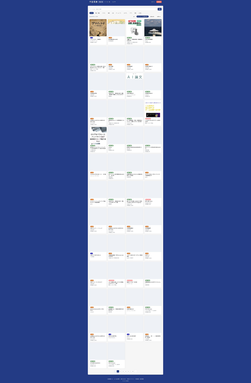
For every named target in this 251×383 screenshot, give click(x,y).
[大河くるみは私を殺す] (134, 329)
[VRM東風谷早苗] (98, 86)
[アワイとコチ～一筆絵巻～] (98, 32)
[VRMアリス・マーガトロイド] (98, 275)
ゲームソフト (118, 13)
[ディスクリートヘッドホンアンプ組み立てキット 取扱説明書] (98, 194)
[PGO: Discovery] (153, 302)
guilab (146, 177)
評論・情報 (97, 13)
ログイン (153, 1)
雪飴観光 (110, 96)
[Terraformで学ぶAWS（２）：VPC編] (98, 167)
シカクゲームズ (129, 283)
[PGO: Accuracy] (116, 356)
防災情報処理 (111, 40)
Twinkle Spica (129, 123)
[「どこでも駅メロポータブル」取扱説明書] (134, 248)
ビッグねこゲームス (93, 40)
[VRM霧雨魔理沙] (134, 221)
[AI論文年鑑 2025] (134, 302)
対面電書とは (110, 379)
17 (132, 371)
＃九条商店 (92, 256)
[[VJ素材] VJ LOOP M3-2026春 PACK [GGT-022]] (98, 113)
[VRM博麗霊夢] (153, 221)
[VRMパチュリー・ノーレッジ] (98, 221)
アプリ (130, 13)
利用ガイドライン (130, 379)
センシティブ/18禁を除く (142, 16)
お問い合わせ (123, 379)
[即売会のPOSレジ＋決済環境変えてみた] (116, 113)
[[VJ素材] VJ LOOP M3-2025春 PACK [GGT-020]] (98, 329)
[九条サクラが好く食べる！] (98, 248)
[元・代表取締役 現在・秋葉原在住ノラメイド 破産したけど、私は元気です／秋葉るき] (134, 113)
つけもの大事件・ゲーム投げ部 (150, 310)
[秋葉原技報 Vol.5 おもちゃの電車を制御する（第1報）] (134, 167)
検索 (160, 9)
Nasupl (146, 40)
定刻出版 (128, 148)
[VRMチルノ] (153, 248)
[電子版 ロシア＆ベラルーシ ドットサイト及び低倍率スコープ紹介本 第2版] (98, 140)
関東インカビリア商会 (94, 69)
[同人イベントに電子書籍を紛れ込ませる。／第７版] (116, 167)
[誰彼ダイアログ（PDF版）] (134, 275)
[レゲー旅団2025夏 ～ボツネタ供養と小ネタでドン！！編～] (116, 275)
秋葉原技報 (129, 177)
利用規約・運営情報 (139, 379)
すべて (91, 13)
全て (134, 16)
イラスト (104, 13)
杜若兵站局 (110, 67)
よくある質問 (116, 379)
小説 (113, 13)
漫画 (109, 13)
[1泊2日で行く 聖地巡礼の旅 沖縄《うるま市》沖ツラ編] (116, 194)
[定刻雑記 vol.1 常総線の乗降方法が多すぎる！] (116, 302)
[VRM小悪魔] (116, 59)
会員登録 (159, 1)
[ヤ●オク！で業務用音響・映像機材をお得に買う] (134, 32)
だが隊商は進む (93, 150)
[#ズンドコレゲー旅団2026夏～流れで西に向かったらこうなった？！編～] (98, 59)
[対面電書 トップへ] (93, 2)
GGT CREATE (92, 123)
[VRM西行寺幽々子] (153, 59)
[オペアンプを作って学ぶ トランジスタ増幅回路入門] (153, 167)
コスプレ (125, 13)
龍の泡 (110, 148)
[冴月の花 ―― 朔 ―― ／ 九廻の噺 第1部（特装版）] (153, 329)
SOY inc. (128, 337)
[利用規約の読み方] (153, 86)
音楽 (135, 13)
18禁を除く (152, 16)
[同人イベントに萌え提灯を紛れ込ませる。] (153, 140)
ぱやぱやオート (93, 364)
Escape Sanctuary (112, 337)
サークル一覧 (107, 1)
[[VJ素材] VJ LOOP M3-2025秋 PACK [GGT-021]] (116, 221)
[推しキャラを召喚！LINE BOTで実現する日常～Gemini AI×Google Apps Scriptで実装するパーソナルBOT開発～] (134, 194)
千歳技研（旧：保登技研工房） (132, 42)
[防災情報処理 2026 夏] (116, 32)
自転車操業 (147, 150)
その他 (140, 13)
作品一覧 (101, 1)
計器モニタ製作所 (130, 257)
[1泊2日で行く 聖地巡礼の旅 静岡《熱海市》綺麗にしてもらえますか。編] (116, 86)
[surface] (116, 140)
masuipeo (147, 94)
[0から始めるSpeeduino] (98, 356)
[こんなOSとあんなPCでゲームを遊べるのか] (153, 113)
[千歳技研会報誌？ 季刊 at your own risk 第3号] (116, 248)
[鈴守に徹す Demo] (153, 194)
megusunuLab (129, 204)
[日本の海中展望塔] (153, 32)
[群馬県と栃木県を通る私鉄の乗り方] (134, 140)
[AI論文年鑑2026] (134, 86)
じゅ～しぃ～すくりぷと (131, 94)
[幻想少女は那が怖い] (116, 329)
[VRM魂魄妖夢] (134, 59)
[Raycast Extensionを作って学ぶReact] (98, 302)
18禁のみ (159, 16)
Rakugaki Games (148, 202)
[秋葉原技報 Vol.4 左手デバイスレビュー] (153, 275)
